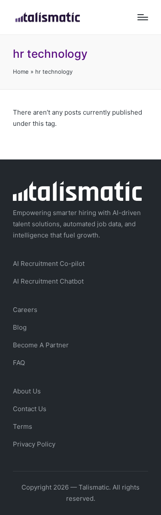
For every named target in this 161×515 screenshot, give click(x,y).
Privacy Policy (34, 444)
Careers (25, 310)
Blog (20, 327)
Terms (22, 426)
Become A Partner (41, 345)
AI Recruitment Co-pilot (49, 263)
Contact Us (29, 409)
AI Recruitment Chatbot (48, 281)
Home (21, 71)
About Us (27, 391)
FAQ (19, 363)
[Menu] (142, 17)
